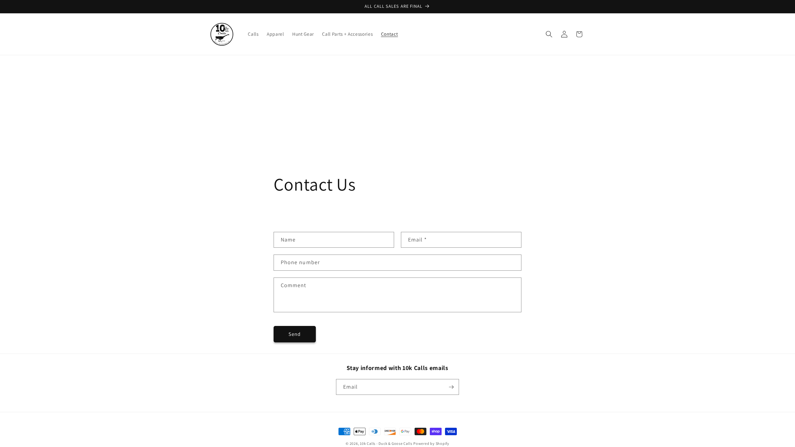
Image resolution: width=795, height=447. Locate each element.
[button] (549, 34)
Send (294, 334)
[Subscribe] (451, 387)
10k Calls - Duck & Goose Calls (386, 443)
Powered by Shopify (431, 443)
